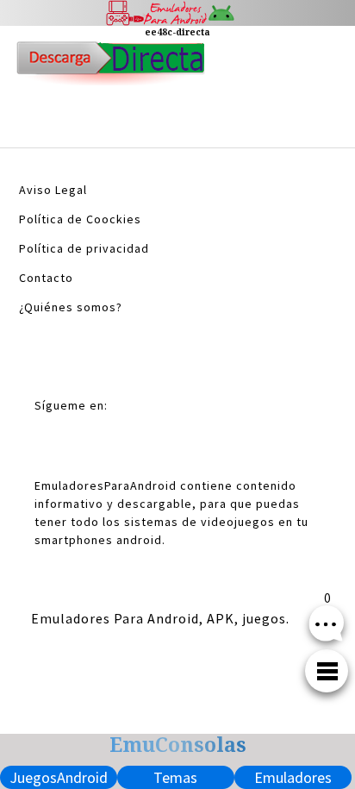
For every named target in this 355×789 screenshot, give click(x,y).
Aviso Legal (53, 189)
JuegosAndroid (58, 777)
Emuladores (293, 777)
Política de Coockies (80, 219)
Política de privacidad (84, 248)
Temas (175, 777)
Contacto (46, 277)
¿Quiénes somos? (70, 307)
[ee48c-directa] (110, 67)
